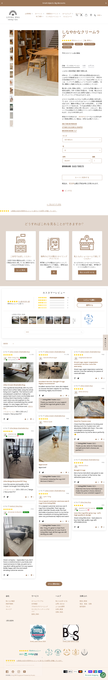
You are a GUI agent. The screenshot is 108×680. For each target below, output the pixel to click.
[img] (7, 355)
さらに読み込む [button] (54, 584)
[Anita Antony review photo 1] (89, 407)
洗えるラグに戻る (55, 204)
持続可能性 (9, 604)
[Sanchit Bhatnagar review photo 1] (54, 370)
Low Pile (79, 44)
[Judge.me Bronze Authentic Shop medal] (66, 652)
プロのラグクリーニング (40, 606)
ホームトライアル (37, 601)
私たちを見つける (87, 272)
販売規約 (83, 606)
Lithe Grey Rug (85, 502)
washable (67, 47)
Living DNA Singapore (17, 675)
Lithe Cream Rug (86, 386)
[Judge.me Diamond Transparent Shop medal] (88, 318)
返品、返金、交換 (86, 604)
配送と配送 (83, 601)
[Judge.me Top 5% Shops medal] (84, 652)
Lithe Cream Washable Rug (20, 352)
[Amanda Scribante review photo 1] (18, 536)
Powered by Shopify (29, 675)
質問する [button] (89, 305)
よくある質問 (60, 606)
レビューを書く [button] (89, 300)
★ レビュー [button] (105, 342)
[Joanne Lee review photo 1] (18, 459)
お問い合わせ (60, 604)
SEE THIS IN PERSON (69, 124)
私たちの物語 (10, 601)
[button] (67, 40)
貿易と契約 (35, 614)
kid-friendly (68, 44)
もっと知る (20, 270)
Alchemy (82, 117)
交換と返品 (59, 612)
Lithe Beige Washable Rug (19, 428)
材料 (64, 157)
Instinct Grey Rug (16, 506)
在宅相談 (34, 604)
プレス (8, 606)
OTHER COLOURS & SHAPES (72, 127)
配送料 (71, 183)
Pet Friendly (89, 44)
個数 (93, 157)
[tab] (71, 66)
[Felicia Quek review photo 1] (54, 444)
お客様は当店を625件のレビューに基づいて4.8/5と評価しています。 (34, 211)
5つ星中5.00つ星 (24, 302)
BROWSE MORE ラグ (69, 131)
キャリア (9, 609)
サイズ (65, 136)
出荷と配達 (59, 609)
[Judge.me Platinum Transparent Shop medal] (49, 652)
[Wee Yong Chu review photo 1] (18, 372)
